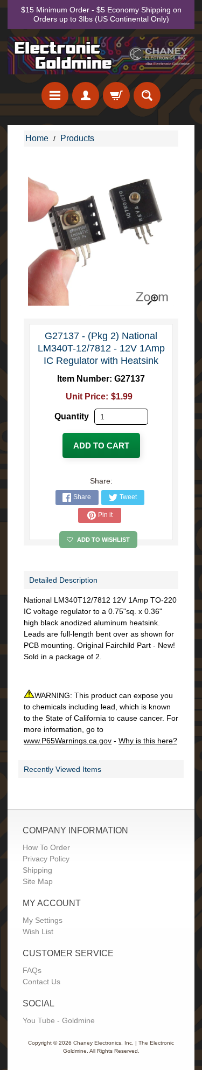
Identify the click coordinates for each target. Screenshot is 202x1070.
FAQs (32, 970)
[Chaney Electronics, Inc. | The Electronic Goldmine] (101, 55)
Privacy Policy (46, 858)
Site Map (38, 881)
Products (77, 138)
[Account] (85, 95)
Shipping (37, 870)
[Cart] (116, 95)
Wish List (38, 931)
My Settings (42, 920)
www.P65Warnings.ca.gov (68, 740)
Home (36, 138)
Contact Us (41, 981)
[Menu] (54, 95)
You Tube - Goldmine (59, 1020)
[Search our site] (147, 95)
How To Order (46, 847)
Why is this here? (148, 740)
